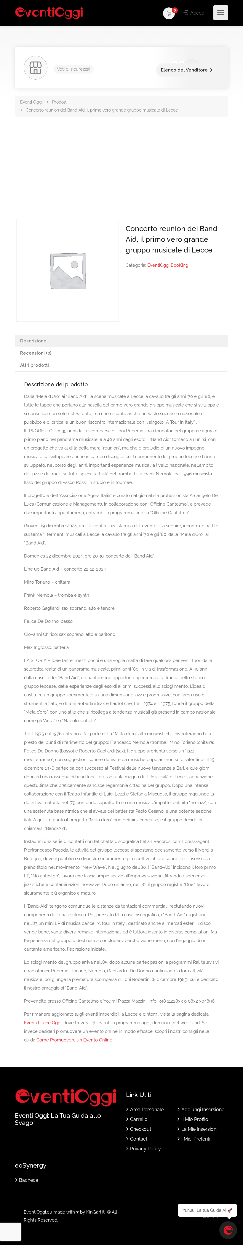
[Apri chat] (228, 1230)
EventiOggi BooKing (167, 265)
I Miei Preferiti (195, 1139)
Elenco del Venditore (184, 70)
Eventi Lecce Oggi (42, 1022)
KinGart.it (95, 1212)
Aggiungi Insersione (202, 1109)
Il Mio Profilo (194, 1119)
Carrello (139, 1119)
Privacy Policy (145, 1149)
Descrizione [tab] (33, 341)
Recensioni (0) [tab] (35, 353)
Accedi (197, 13)
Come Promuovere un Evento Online (74, 1040)
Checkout (140, 1129)
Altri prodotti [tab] (34, 365)
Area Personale (147, 1109)
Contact (138, 1139)
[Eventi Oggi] (49, 13)
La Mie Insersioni (199, 1129)
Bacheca (28, 1180)
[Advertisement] (121, 174)
